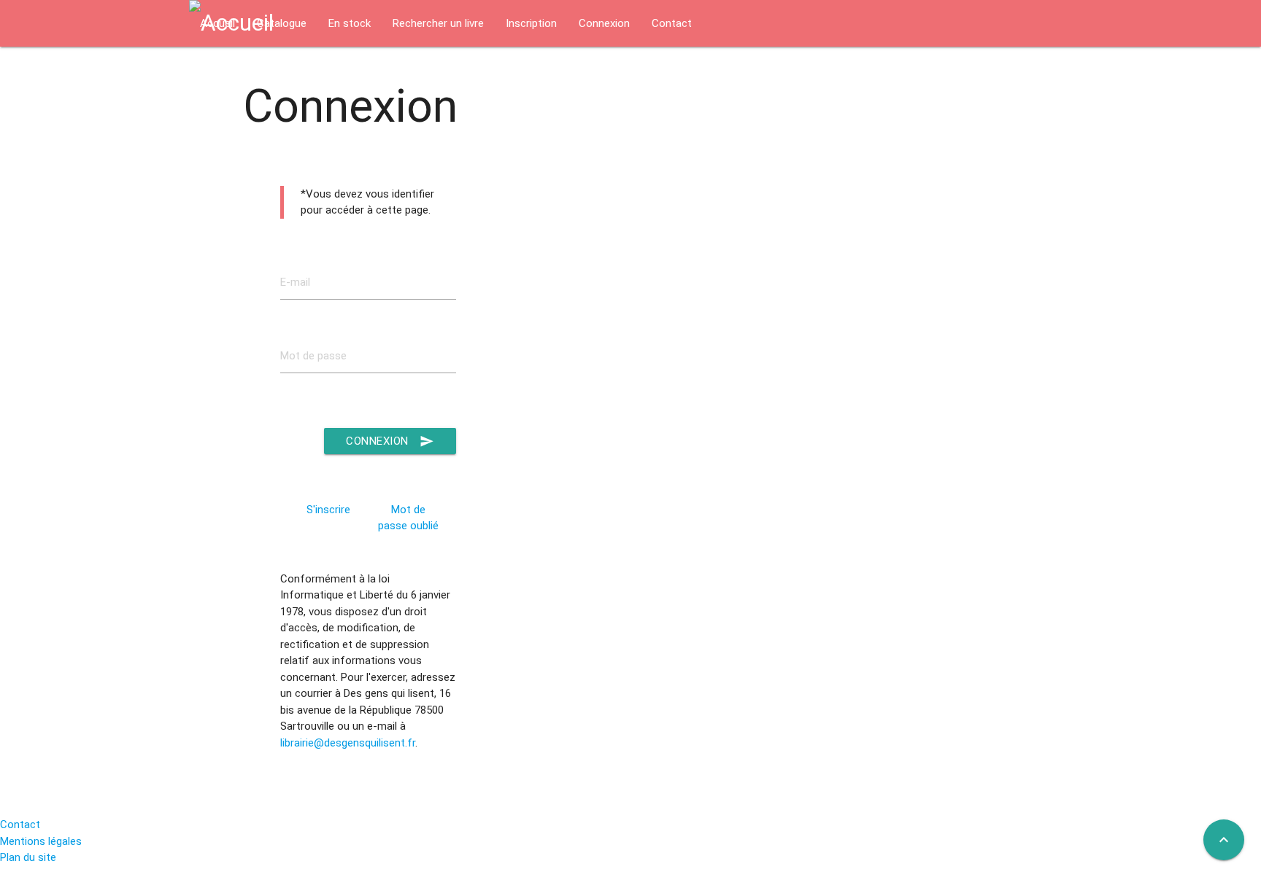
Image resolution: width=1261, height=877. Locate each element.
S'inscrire (328, 509)
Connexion (390, 441)
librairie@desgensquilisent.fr (347, 742)
